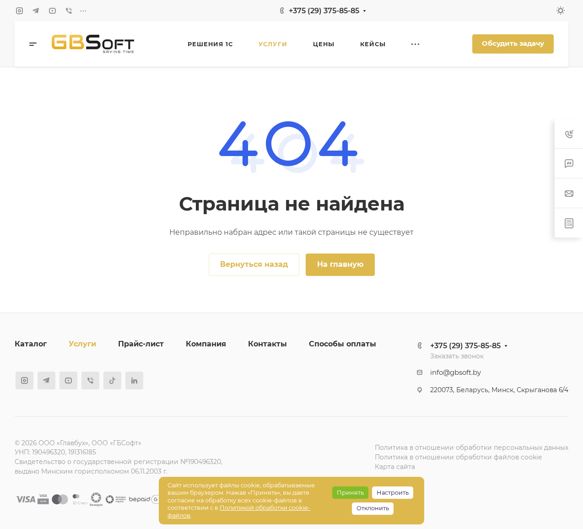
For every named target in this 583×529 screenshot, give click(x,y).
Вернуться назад (254, 264)
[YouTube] (52, 10)
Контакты (267, 344)
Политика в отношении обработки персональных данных (471, 447)
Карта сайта (395, 466)
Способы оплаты (342, 344)
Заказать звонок (457, 356)
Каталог (31, 344)
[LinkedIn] (134, 380)
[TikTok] (112, 380)
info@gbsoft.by (455, 372)
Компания (206, 344)
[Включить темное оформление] (560, 10)
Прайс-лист (141, 344)
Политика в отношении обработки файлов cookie (458, 457)
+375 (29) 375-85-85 (324, 10)
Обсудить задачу (513, 43)
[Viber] (68, 10)
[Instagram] (19, 10)
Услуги (82, 344)
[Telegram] (35, 10)
